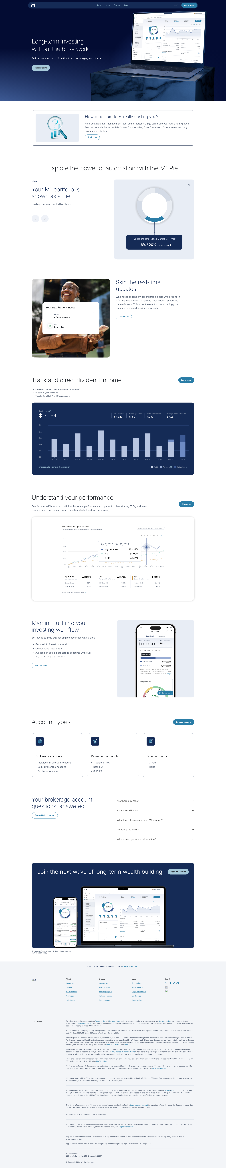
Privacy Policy (114, 1021)
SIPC (105, 1061)
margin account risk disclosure (123, 1052)
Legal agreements (139, 992)
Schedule (162, 1068)
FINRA (98, 1061)
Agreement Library (85, 1023)
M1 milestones (71, 992)
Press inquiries (104, 987)
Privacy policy (137, 987)
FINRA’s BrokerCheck (130, 966)
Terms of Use (100, 1021)
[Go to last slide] (35, 218)
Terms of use (137, 983)
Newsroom (70, 996)
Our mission (70, 983)
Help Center (70, 1000)
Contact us (103, 983)
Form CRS (128, 1045)
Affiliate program (105, 992)
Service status (104, 1000)
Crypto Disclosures (126, 1127)
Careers (69, 987)
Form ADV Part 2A (113, 1045)
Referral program (105, 996)
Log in (176, 5)
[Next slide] (45, 218)
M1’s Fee (155, 1068)
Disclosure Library (165, 1021)
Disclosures (136, 996)
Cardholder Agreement (139, 1105)
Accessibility (137, 1000)
